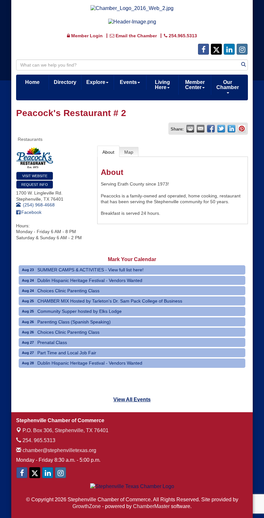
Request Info (34, 184)
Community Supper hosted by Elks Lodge (79, 311)
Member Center (195, 84)
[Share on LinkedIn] (231, 128)
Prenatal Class (52, 342)
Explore (95, 82)
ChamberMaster (151, 506)
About (108, 152)
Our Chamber (227, 84)
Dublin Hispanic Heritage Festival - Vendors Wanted (89, 280)
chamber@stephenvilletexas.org (58, 450)
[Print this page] (190, 128)
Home (32, 82)
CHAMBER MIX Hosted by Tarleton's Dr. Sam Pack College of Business (109, 301)
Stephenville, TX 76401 (65, 430)
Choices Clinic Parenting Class (68, 290)
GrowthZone (86, 506)
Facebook (31, 212)
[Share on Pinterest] (242, 128)
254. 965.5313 (38, 440)
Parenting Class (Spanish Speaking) (74, 321)
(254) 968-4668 (39, 204)
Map (128, 152)
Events (128, 82)
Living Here (162, 84)
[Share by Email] (200, 128)
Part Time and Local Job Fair (66, 352)
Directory (65, 82)
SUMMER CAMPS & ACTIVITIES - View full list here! (90, 269)
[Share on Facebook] (211, 128)
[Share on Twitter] (221, 128)
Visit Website (34, 176)
